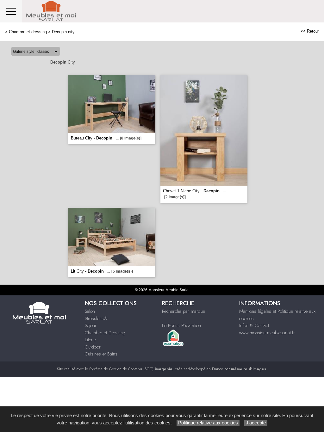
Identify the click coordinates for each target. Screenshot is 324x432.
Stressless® (96, 318)
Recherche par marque (183, 311)
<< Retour (310, 31)
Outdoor (93, 346)
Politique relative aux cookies (208, 422)
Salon (90, 311)
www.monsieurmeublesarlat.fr (267, 332)
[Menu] (11, 11)
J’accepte (256, 422)
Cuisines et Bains (101, 353)
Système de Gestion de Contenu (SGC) (130, 369)
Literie (90, 339)
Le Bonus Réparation (181, 325)
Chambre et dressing (28, 31)
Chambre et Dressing (105, 332)
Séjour (91, 325)
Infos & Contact (254, 325)
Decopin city (63, 31)
